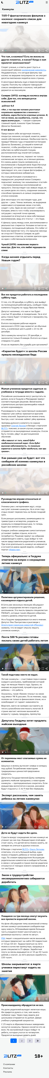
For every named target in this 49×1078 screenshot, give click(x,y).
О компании (9, 1064)
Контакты (8, 1068)
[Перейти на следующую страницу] (30, 1041)
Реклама (7, 1071)
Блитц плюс (24, 2)
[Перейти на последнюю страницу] (38, 1041)
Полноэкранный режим (43, 50)
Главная (12, 1056)
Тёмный (2, 2)
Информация (39, 50)
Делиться (46, 50)
